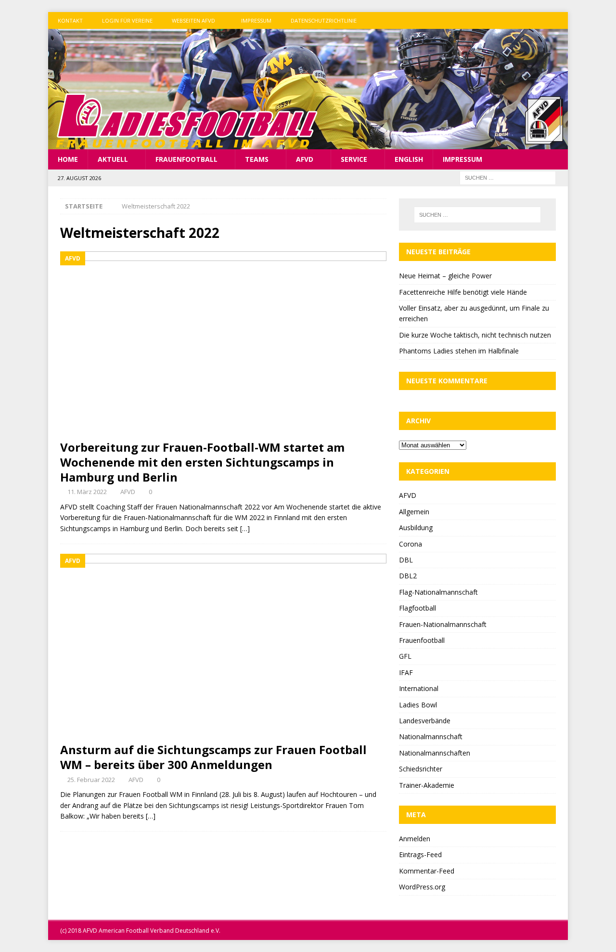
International (418, 688)
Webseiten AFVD (193, 20)
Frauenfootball (186, 159)
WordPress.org (422, 886)
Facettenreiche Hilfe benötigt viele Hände (463, 292)
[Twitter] (540, 20)
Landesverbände (424, 720)
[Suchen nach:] (508, 177)
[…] (245, 528)
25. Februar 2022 (91, 779)
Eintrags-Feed (420, 854)
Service (354, 159)
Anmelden (414, 838)
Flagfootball (417, 608)
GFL (405, 656)
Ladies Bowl (418, 704)
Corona (410, 543)
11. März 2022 (87, 491)
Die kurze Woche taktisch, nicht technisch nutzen (475, 334)
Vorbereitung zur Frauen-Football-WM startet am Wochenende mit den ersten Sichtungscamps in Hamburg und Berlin (202, 462)
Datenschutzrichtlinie (324, 20)
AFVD (304, 159)
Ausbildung (416, 527)
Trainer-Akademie (426, 785)
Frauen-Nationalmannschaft (443, 624)
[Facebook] (521, 20)
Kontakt (70, 20)
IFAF (406, 672)
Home (68, 159)
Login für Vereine (127, 20)
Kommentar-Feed (426, 870)
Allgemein (414, 511)
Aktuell (113, 159)
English (409, 159)
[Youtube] (559, 20)
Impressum (256, 20)
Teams (257, 159)
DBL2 (408, 575)
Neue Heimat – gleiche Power (445, 275)
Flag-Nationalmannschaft (438, 592)
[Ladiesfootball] (308, 143)
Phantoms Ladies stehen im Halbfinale (459, 350)
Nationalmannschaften (434, 752)
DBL (406, 559)
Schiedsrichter (420, 768)
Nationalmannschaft (430, 736)
